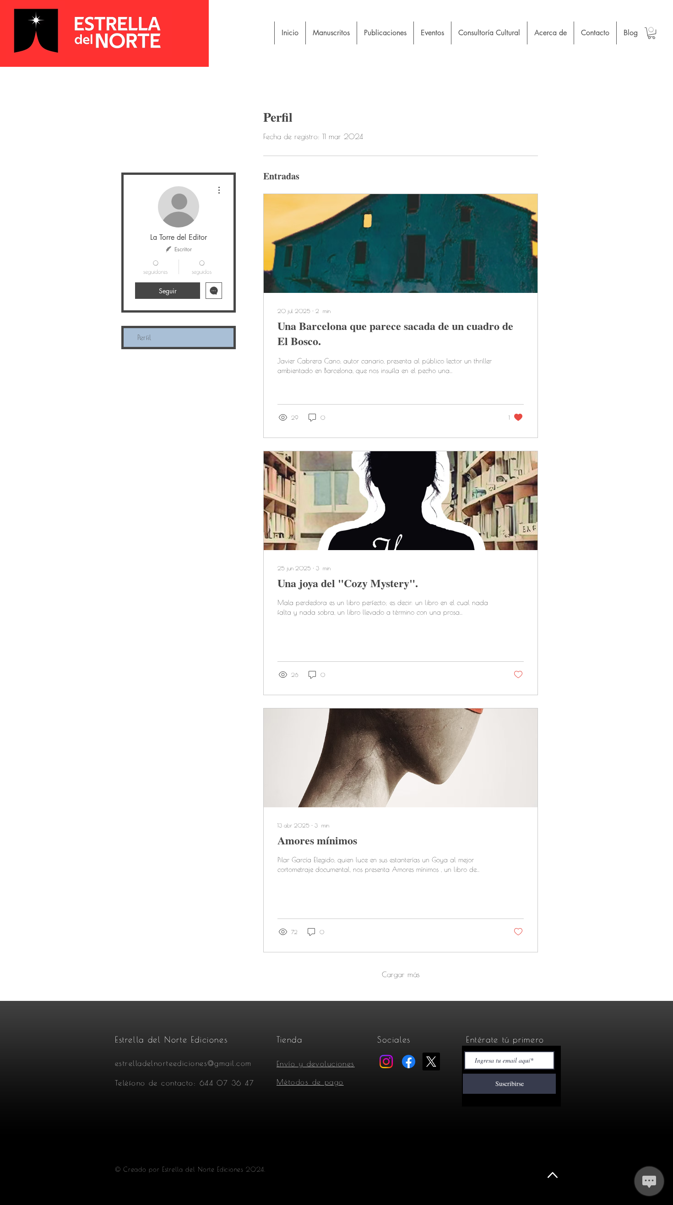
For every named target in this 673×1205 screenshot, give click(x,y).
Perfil (144, 337)
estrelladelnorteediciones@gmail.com (183, 1063)
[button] (651, 33)
